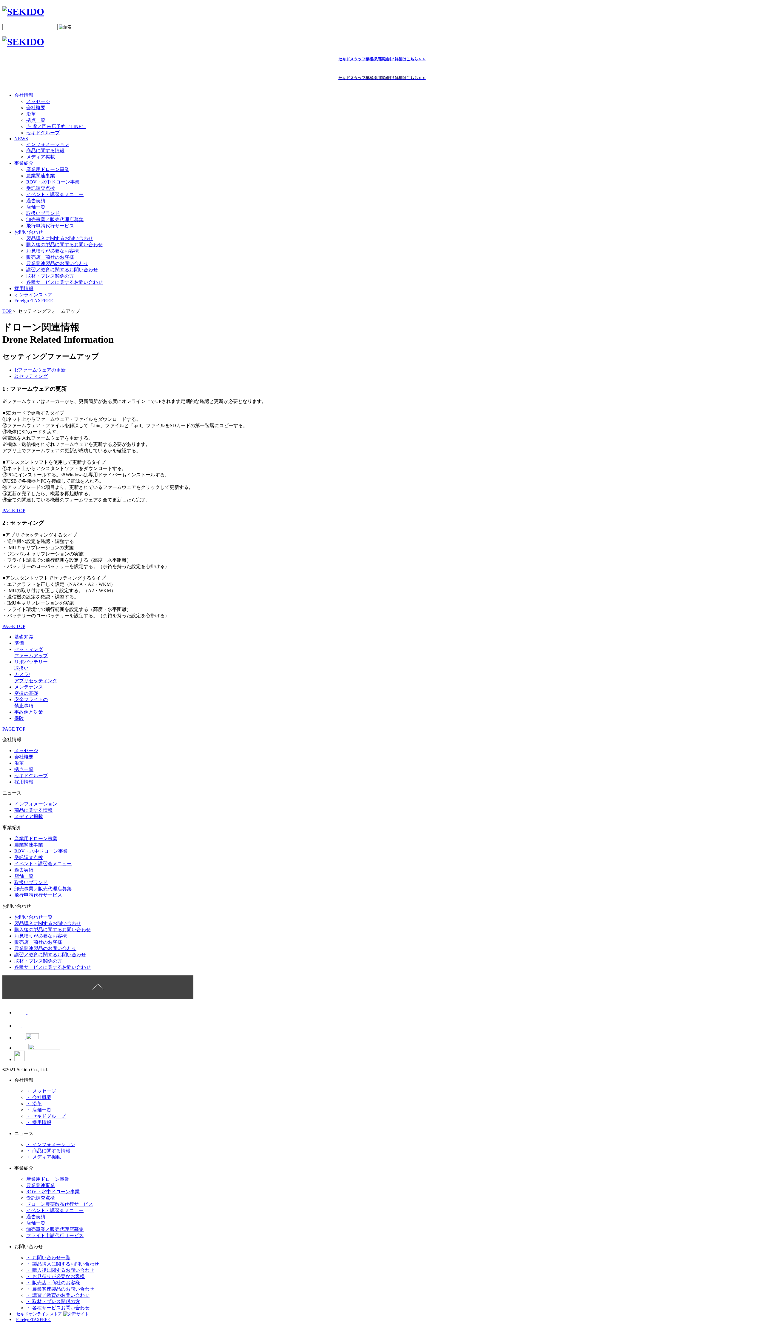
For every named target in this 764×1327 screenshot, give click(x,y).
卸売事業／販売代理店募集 (55, 219)
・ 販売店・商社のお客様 (53, 1282)
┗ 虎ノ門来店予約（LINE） (56, 126)
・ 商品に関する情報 (48, 1150)
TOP (7, 311)
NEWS (21, 138)
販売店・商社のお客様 (50, 257)
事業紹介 (23, 163)
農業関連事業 (40, 175)
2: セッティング (31, 376)
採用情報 (23, 781)
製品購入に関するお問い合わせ (59, 238)
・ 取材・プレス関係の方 (53, 1301)
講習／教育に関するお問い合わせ (62, 269)
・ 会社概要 (38, 1097)
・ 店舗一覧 (38, 1109)
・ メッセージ (41, 1091)
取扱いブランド (43, 213)
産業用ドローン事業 (47, 169)
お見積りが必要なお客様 (52, 250)
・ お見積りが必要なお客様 (55, 1276)
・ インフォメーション (50, 1144)
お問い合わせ (28, 232)
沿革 (31, 113)
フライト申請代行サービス (55, 1235)
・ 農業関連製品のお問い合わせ (60, 1288)
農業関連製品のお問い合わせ (57, 263)
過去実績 (35, 200)
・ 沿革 (34, 1103)
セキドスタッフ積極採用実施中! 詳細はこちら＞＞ (382, 59)
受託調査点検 (40, 188)
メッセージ (38, 101)
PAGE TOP (13, 510)
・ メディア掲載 (43, 1157)
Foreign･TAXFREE (33, 300)
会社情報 (23, 95)
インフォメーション (47, 144)
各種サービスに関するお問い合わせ (64, 282)
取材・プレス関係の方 (50, 275)
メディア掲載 (40, 156)
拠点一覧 (35, 120)
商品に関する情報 (45, 150)
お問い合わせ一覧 (33, 917)
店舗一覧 (35, 207)
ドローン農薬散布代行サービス (59, 1204)
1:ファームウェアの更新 (40, 369)
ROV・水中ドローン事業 (53, 181)
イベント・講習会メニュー (55, 194)
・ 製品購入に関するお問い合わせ (62, 1263)
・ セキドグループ (46, 1116)
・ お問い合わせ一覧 (48, 1257)
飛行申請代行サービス (50, 225)
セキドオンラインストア (39, 1314)
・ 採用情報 (38, 1122)
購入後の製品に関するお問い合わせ (64, 244)
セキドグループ (43, 132)
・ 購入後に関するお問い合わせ (60, 1270)
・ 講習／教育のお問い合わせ (58, 1295)
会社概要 (35, 107)
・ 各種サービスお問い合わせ (58, 1307)
